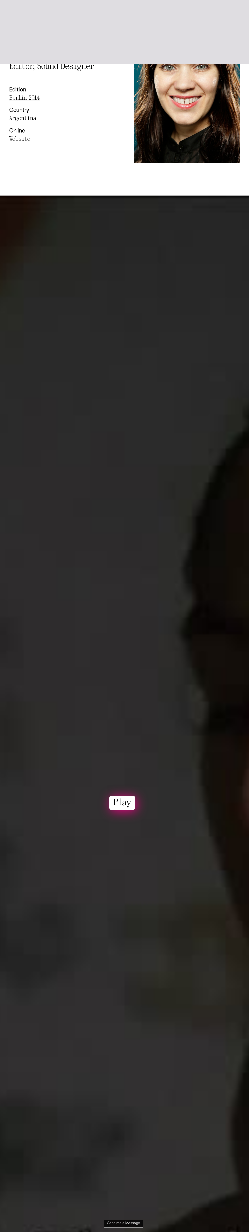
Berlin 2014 (24, 98)
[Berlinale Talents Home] (18, 9)
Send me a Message (123, 1223)
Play (122, 803)
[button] (235, 9)
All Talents (45, 9)
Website (19, 139)
